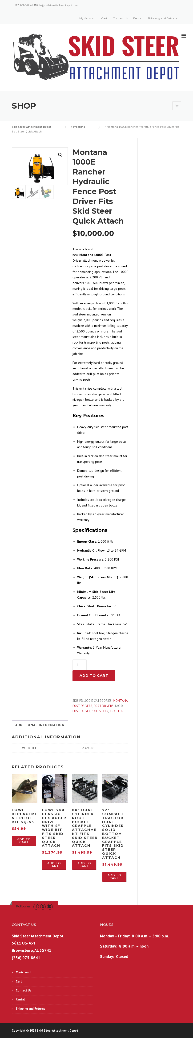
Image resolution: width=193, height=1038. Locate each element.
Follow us (23, 906)
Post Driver (81, 711)
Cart (104, 18)
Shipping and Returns (162, 18)
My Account (87, 18)
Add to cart (94, 675)
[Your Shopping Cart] (176, 106)
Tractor (116, 711)
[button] (60, 155)
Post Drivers (104, 706)
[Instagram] (43, 906)
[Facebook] (36, 906)
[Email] (49, 906)
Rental (137, 18)
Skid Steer (100, 711)
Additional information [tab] (39, 725)
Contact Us (120, 18)
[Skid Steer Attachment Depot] (96, 57)
